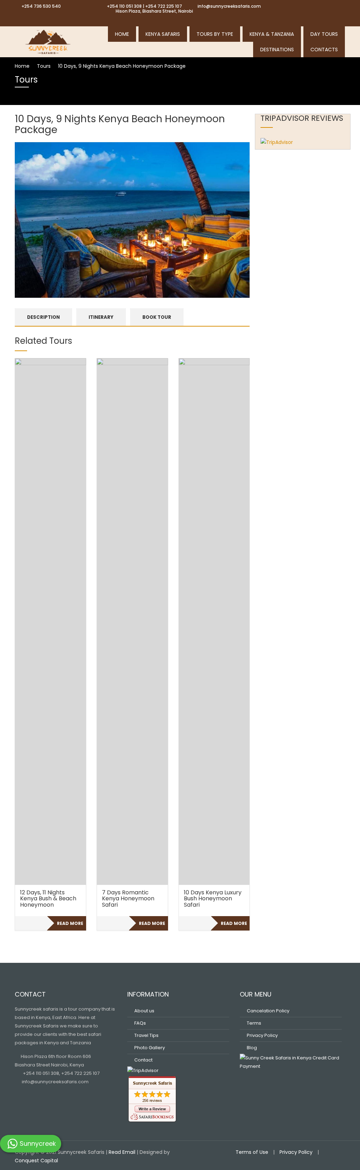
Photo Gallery (149, 1047)
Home (22, 66)
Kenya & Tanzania (272, 34)
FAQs (140, 1023)
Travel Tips (146, 1035)
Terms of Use (252, 1152)
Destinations (277, 49)
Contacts (324, 49)
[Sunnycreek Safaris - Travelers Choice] (48, 40)
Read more (70, 923)
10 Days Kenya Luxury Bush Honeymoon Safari (213, 898)
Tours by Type (215, 34)
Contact (143, 1060)
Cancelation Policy (268, 1010)
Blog (252, 1047)
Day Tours (324, 34)
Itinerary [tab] (101, 317)
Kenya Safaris (163, 34)
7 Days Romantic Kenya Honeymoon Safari (128, 898)
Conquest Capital (36, 1160)
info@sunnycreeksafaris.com (55, 1081)
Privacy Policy (262, 1035)
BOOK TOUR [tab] (156, 317)
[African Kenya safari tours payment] (291, 1062)
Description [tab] (43, 317)
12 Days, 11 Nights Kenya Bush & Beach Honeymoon (48, 898)
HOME (122, 34)
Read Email (122, 1152)
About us (144, 1010)
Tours (44, 66)
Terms (254, 1023)
